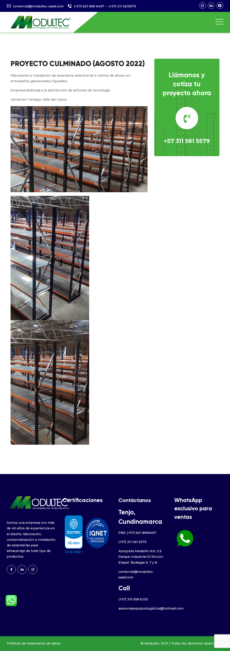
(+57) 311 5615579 (122, 6)
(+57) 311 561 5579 (132, 542)
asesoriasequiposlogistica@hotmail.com (151, 608)
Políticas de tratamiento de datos (33, 643)
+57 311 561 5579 (187, 141)
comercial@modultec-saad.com (38, 6)
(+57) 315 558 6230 (133, 599)
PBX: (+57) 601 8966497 (137, 533)
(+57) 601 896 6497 (89, 6)
